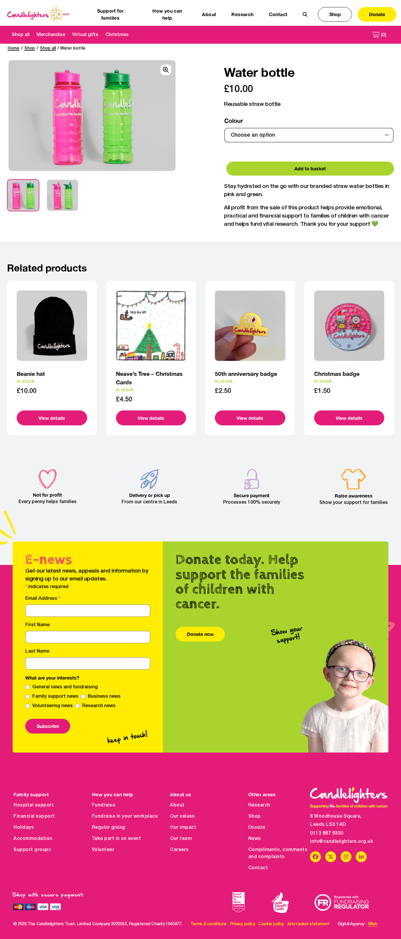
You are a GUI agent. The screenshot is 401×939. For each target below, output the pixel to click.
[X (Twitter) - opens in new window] (330, 856)
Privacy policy (242, 924)
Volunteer (103, 850)
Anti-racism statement (308, 924)
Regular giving (108, 828)
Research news (99, 706)
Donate (377, 14)
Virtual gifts (85, 35)
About (177, 805)
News (254, 839)
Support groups (32, 850)
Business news (104, 697)
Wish (372, 924)
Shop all (21, 35)
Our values (182, 816)
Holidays (24, 828)
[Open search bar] (305, 14)
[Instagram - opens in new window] (346, 856)
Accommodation (33, 839)
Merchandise (51, 35)
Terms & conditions (209, 924)
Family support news (55, 697)
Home (13, 48)
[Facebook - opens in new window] (315, 856)
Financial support (34, 816)
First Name (37, 625)
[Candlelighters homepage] (38, 14)
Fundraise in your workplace (125, 816)
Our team (181, 839)
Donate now (200, 634)
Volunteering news (52, 706)
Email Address (42, 599)
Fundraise (103, 805)
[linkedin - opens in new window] (361, 856)
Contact (278, 14)
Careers (179, 850)
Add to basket (310, 168)
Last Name (37, 651)
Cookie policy (271, 924)
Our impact (183, 828)
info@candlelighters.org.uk (341, 842)
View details (51, 418)
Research (259, 805)
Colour (233, 120)
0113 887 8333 (326, 833)
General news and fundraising (65, 687)
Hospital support (34, 805)
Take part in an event (116, 839)
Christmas (117, 35)
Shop (335, 14)
